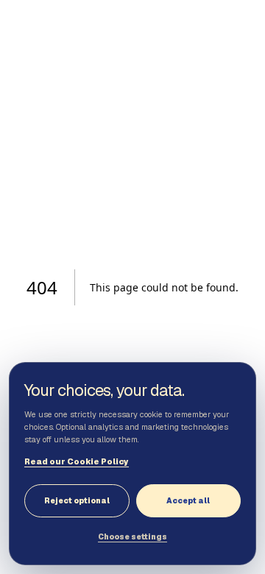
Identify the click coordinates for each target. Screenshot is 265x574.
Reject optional (77, 501)
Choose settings (132, 537)
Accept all (188, 501)
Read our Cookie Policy (76, 461)
